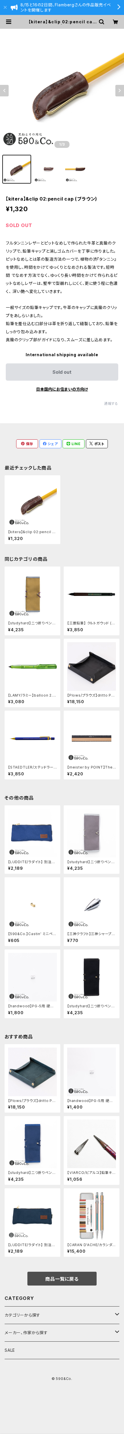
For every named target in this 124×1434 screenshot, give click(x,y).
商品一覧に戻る (62, 1279)
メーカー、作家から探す (26, 1332)
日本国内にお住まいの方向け (62, 389)
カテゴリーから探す (22, 1315)
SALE (10, 1350)
